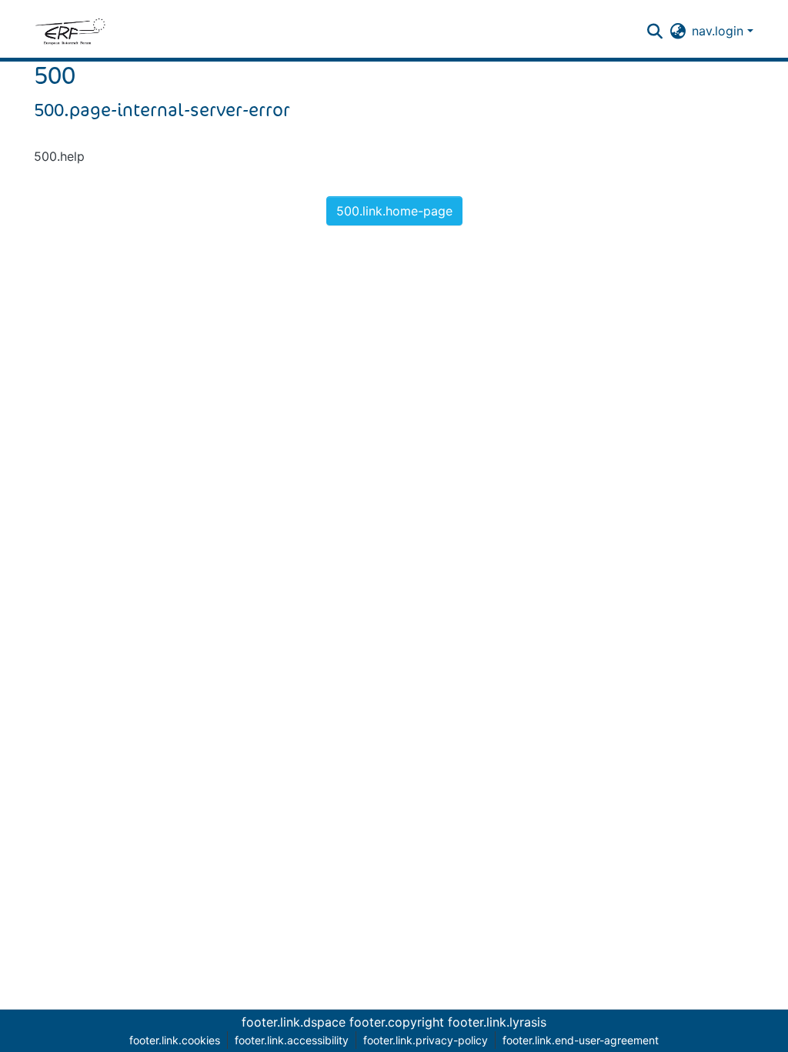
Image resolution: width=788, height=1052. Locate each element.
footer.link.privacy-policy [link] (425, 1040)
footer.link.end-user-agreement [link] (581, 1040)
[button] (70, 30)
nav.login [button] (719, 30)
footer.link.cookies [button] (174, 1040)
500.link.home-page (394, 211)
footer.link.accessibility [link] (292, 1040)
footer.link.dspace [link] (294, 1022)
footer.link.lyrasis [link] (497, 1022)
